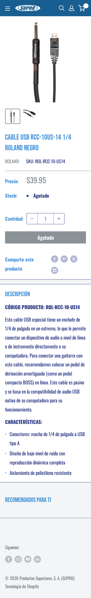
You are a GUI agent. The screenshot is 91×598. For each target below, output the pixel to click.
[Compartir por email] (54, 269)
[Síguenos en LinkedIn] (37, 559)
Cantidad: (14, 218)
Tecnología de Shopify (22, 586)
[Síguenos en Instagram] (18, 559)
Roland (12, 161)
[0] (82, 8)
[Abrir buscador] (61, 8)
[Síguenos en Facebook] (8, 559)
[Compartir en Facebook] (54, 258)
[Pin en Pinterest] (64, 258)
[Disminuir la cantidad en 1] (32, 218)
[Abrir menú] (7, 9)
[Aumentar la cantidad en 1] (59, 218)
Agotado (45, 237)
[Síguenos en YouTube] (27, 559)
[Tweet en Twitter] (73, 258)
